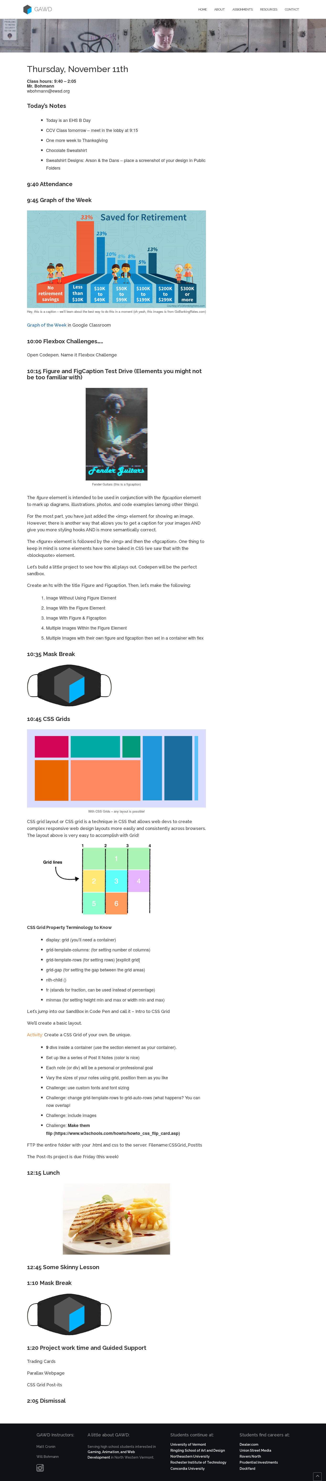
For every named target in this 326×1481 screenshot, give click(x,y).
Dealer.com (249, 1444)
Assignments (242, 9)
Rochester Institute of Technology (198, 1462)
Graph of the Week (47, 325)
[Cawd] (27, 9)
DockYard (247, 1469)
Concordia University (187, 1469)
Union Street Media (255, 1450)
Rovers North (250, 1456)
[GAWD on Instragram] (40, 1469)
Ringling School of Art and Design (197, 1450)
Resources (268, 9)
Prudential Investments (259, 1462)
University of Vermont (188, 1444)
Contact (292, 9)
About (219, 9)
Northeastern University (190, 1456)
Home (202, 9)
